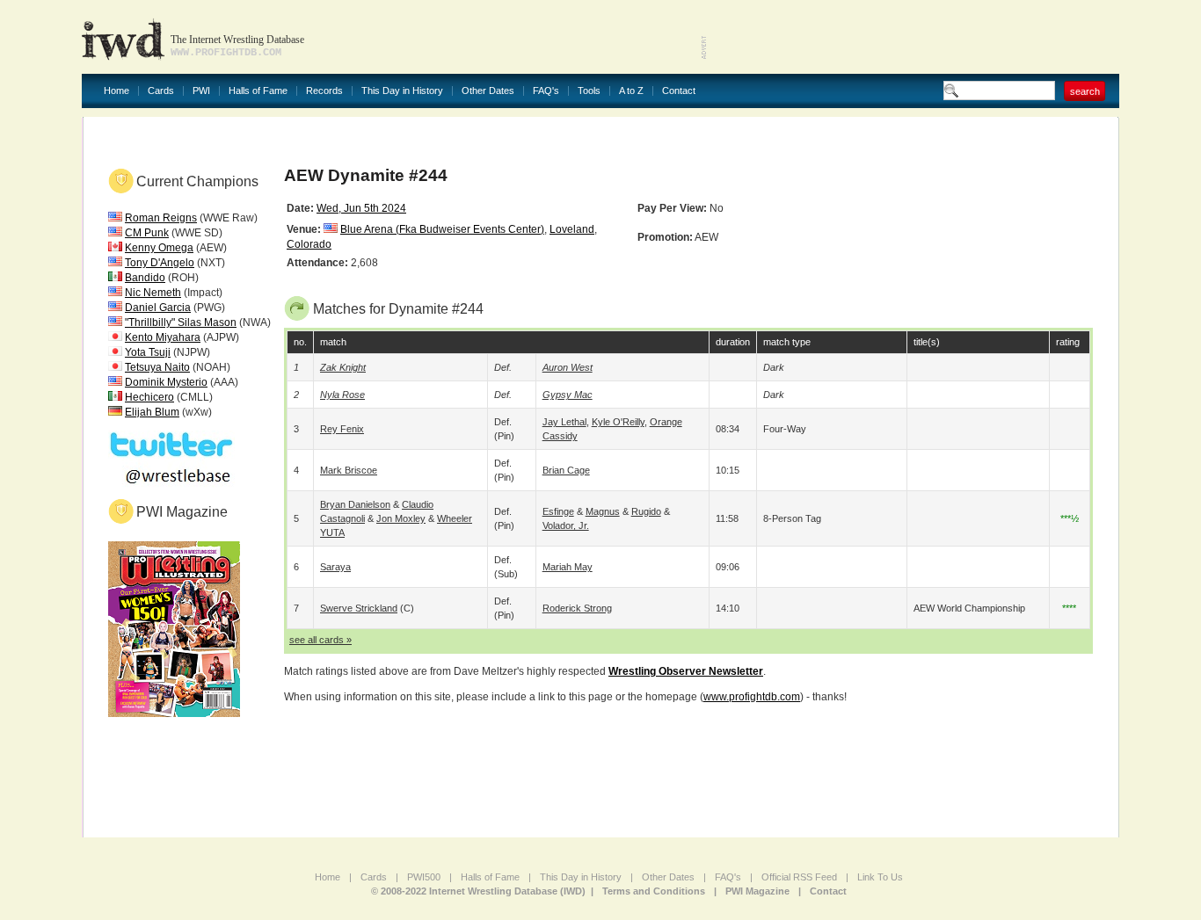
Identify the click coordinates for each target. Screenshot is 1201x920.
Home (116, 91)
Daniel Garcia (158, 307)
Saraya (335, 566)
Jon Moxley (401, 518)
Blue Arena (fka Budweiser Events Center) (442, 229)
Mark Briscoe (348, 470)
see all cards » (320, 639)
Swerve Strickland (358, 608)
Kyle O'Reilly (618, 422)
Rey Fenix (342, 429)
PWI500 (423, 877)
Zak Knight (343, 367)
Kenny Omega (159, 248)
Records (324, 91)
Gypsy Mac (567, 394)
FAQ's (546, 91)
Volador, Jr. (565, 525)
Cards (161, 91)
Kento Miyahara (162, 337)
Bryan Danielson (355, 504)
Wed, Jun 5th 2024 (361, 208)
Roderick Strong (577, 608)
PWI (201, 91)
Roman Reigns (161, 218)
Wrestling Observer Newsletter (685, 671)
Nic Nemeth (153, 292)
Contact (678, 91)
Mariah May (567, 566)
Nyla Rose (342, 394)
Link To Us (880, 877)
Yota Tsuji (148, 352)
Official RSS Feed (799, 877)
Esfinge (558, 511)
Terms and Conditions (653, 891)
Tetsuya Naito (157, 367)
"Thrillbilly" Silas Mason (181, 322)
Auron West (567, 367)
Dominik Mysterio (166, 382)
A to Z (631, 91)
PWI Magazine (757, 891)
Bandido (145, 278)
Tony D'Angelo (159, 263)
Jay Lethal (564, 422)
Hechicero (149, 397)
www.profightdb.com (751, 697)
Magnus (603, 511)
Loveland (572, 229)
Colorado (309, 244)
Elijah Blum (152, 412)
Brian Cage (566, 470)
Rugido (646, 511)
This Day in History (402, 91)
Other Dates (488, 91)
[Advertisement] (913, 35)
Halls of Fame (258, 91)
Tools (589, 91)
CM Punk (147, 233)
